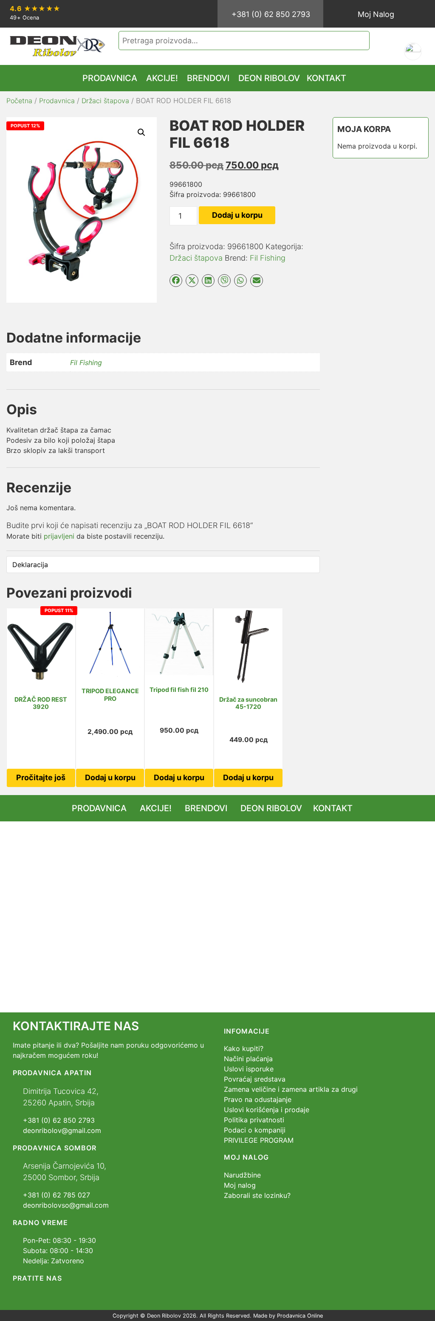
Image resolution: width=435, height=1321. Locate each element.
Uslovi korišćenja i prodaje (266, 1109)
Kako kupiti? (243, 1048)
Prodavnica (57, 100)
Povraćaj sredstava (254, 1079)
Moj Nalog (376, 14)
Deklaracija (30, 564)
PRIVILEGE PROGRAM (259, 1140)
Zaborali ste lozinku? (257, 1195)
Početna (19, 100)
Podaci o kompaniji (254, 1130)
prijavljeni (59, 536)
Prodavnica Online (300, 1316)
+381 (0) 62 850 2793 (271, 14)
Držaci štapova (105, 100)
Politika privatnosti (254, 1120)
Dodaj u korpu (237, 215)
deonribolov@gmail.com (62, 1130)
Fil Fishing (267, 257)
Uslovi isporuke (249, 1069)
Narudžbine (242, 1175)
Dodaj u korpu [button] (110, 777)
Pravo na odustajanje (257, 1099)
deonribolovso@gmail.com (66, 1205)
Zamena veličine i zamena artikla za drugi (291, 1089)
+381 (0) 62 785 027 (56, 1195)
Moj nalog (240, 1185)
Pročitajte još (40, 777)
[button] (141, 132)
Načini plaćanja (248, 1058)
